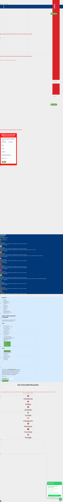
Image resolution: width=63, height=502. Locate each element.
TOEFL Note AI (6, 345)
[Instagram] (28, 418)
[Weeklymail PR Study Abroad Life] (17, 360)
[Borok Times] (17, 403)
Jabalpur (53, 391)
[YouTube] (28, 429)
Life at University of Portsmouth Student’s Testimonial (11, 129)
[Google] (28, 434)
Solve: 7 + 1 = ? (4, 158)
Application (6, 306)
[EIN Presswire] (15, 297)
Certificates (6, 305)
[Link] (27, 30)
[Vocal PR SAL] (7, 314)
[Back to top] (0, 501)
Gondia (50, 391)
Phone (3, 148)
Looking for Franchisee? (8, 312)
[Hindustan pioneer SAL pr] (17, 350)
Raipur (38, 391)
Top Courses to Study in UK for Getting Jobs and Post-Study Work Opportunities (16, 56)
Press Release (6, 301)
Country (3, 151)
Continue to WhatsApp (54, 495)
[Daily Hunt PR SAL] (8, 320)
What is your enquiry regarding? (8, 138)
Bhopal (41, 391)
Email (3, 145)
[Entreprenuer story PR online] (17, 372)
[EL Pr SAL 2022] (7, 309)
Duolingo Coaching (7, 331)
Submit (4, 161)
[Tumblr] (28, 412)
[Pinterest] (28, 423)
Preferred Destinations (6, 155)
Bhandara (47, 391)
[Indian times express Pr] (17, 339)
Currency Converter (7, 356)
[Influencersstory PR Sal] (9, 328)
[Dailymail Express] (17, 386)
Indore (43, 391)
